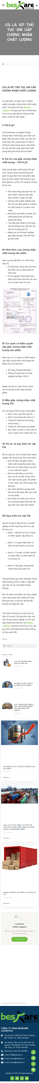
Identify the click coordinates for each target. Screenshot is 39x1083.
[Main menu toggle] (3, 5)
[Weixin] (33, 1069)
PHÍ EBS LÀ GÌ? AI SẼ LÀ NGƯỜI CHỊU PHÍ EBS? (23, 684)
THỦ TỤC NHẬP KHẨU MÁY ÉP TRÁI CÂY (23, 662)
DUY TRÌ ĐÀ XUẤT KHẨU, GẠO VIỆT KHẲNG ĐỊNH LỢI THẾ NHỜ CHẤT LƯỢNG (24, 707)
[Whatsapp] (33, 1064)
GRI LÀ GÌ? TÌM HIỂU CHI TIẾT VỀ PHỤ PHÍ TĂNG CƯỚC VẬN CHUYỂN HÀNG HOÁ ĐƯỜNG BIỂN (18, 827)
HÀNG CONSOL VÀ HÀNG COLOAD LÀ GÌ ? (19, 893)
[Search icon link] (37, 5)
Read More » (6, 777)
